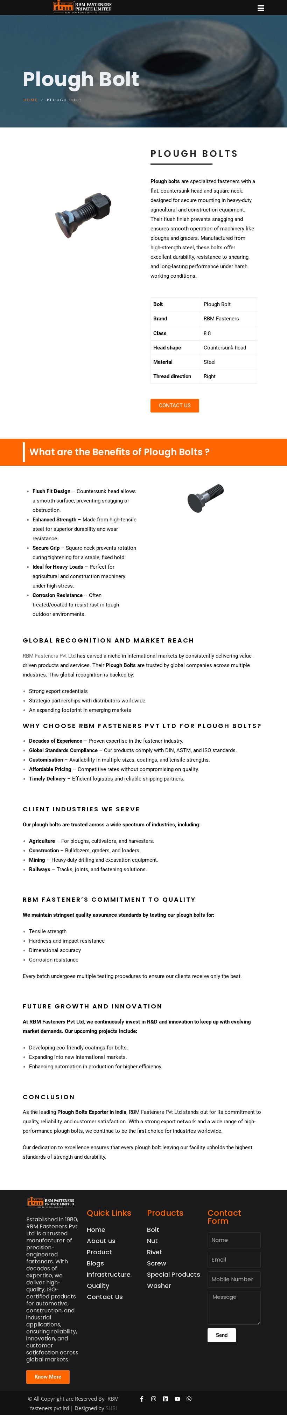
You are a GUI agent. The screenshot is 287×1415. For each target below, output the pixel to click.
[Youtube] (177, 1399)
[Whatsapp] (189, 1399)
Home (30, 99)
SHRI (111, 1407)
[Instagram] (154, 1399)
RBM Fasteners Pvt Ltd (49, 656)
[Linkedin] (166, 1399)
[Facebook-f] (142, 1399)
